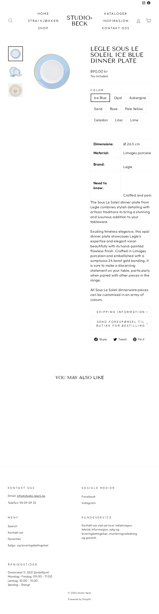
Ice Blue (100, 98)
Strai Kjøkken (43, 21)
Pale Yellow (134, 109)
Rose (114, 109)
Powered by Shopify (79, 599)
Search (12, 526)
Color (97, 90)
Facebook (89, 496)
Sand (98, 109)
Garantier (14, 539)
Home (43, 13)
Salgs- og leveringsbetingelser (28, 545)
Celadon (101, 120)
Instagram (89, 503)
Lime (134, 120)
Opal (118, 98)
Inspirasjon (116, 21)
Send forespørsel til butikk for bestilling (120, 323)
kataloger (115, 13)
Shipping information (121, 312)
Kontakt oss (116, 28)
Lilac (119, 120)
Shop (43, 28)
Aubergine (137, 98)
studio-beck (79, 20)
